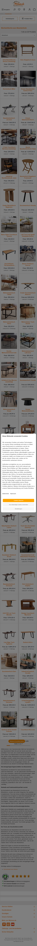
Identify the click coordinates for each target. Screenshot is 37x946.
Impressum (13, 493)
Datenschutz (5, 493)
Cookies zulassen (18, 500)
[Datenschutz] (2, 490)
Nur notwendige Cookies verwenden (18, 504)
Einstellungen (18, 509)
